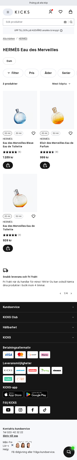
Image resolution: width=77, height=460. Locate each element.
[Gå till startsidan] (22, 12)
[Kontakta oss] (68, 452)
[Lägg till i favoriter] (33, 133)
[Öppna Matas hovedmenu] (8, 12)
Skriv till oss (10, 435)
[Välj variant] (8, 165)
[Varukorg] (70, 12)
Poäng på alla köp (38, 2)
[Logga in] (50, 12)
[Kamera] (65, 22)
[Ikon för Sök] (71, 22)
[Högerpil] (71, 293)
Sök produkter (14, 21)
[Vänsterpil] (60, 293)
